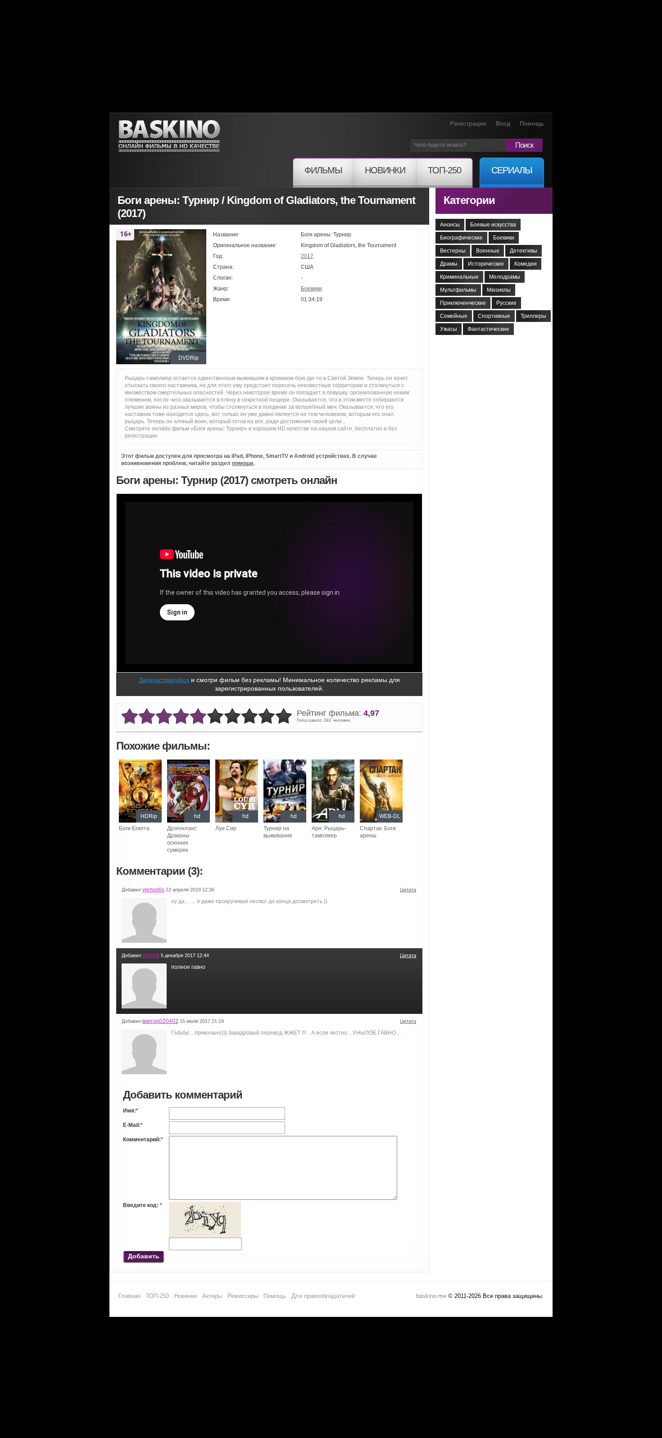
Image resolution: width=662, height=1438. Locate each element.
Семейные (453, 316)
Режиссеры (242, 1296)
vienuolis (153, 889)
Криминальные (459, 277)
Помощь (532, 123)
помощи (242, 463)
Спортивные (494, 316)
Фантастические (488, 329)
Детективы (523, 251)
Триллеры (533, 316)
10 (283, 716)
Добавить (143, 1256)
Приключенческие (463, 303)
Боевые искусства (493, 225)
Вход (503, 123)
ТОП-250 (157, 1296)
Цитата (408, 889)
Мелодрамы (504, 277)
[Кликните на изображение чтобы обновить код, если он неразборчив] (205, 1205)
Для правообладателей (323, 1296)
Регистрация (468, 123)
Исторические (486, 264)
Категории (469, 200)
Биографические (461, 238)
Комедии (525, 264)
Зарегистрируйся (164, 679)
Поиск (524, 145)
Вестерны (453, 251)
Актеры (212, 1296)
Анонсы (450, 225)
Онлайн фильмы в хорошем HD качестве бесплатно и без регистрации (169, 136)
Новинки (185, 1296)
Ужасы (448, 329)
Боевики (311, 288)
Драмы (449, 264)
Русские (506, 303)
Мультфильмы (458, 290)
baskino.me (431, 1296)
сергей (150, 955)
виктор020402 (160, 1021)
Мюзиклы (499, 290)
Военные (487, 251)
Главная (129, 1296)
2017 (307, 256)
